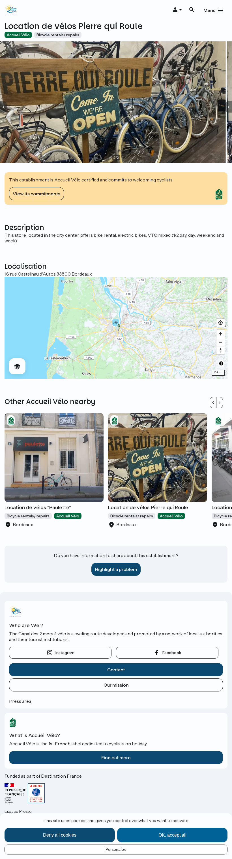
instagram (64, 652)
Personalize (116, 849)
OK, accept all (172, 835)
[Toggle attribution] (221, 363)
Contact (116, 669)
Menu (209, 10)
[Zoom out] (220, 342)
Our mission (116, 685)
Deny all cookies (59, 835)
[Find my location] (220, 323)
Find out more (116, 757)
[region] (116, 328)
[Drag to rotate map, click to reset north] (220, 350)
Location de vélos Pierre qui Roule (148, 507)
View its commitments (36, 193)
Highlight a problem (116, 569)
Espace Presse (18, 811)
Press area (20, 701)
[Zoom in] (220, 334)
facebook (171, 652)
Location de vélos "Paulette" (38, 507)
